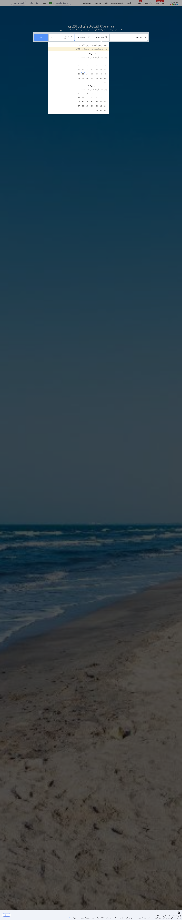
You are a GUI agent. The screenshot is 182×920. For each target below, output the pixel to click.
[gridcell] (83, 61)
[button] (106, 53)
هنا (70, 918)
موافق (6, 915)
